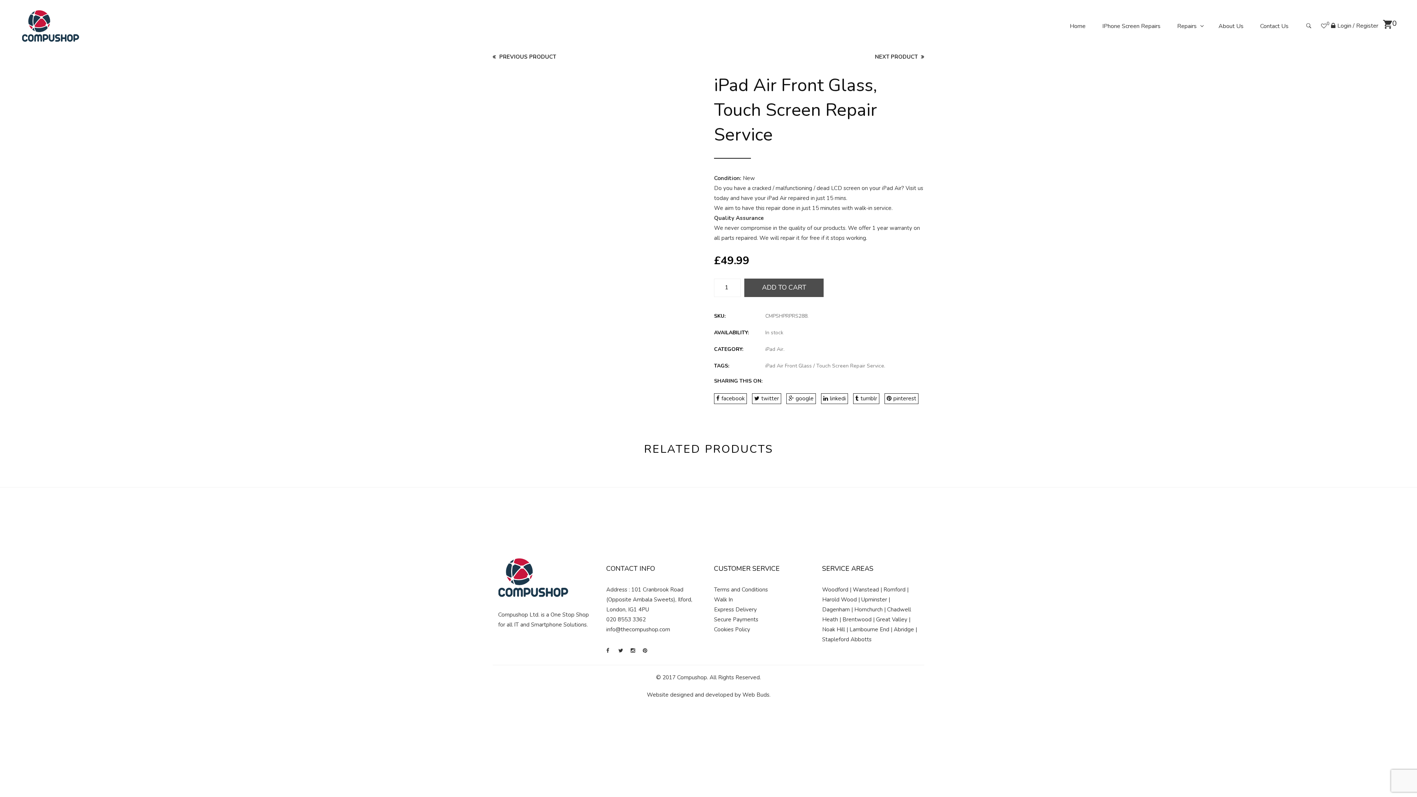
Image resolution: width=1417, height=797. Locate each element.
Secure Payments (736, 619)
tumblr (869, 398)
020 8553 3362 (626, 619)
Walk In (723, 599)
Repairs (1187, 26)
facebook (733, 398)
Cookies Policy (732, 629)
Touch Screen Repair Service (850, 365)
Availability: (731, 332)
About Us (1231, 26)
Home (1078, 26)
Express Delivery (735, 609)
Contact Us (1274, 26)
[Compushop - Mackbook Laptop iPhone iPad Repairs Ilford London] (50, 26)
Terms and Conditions (741, 589)
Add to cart (784, 287)
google (805, 398)
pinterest (904, 398)
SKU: (719, 316)
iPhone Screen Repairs (1131, 26)
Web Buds (755, 694)
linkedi (838, 398)
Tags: (721, 365)
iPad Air (774, 349)
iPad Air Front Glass (788, 365)
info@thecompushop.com (638, 629)
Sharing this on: (738, 380)
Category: (728, 349)
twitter (770, 398)
